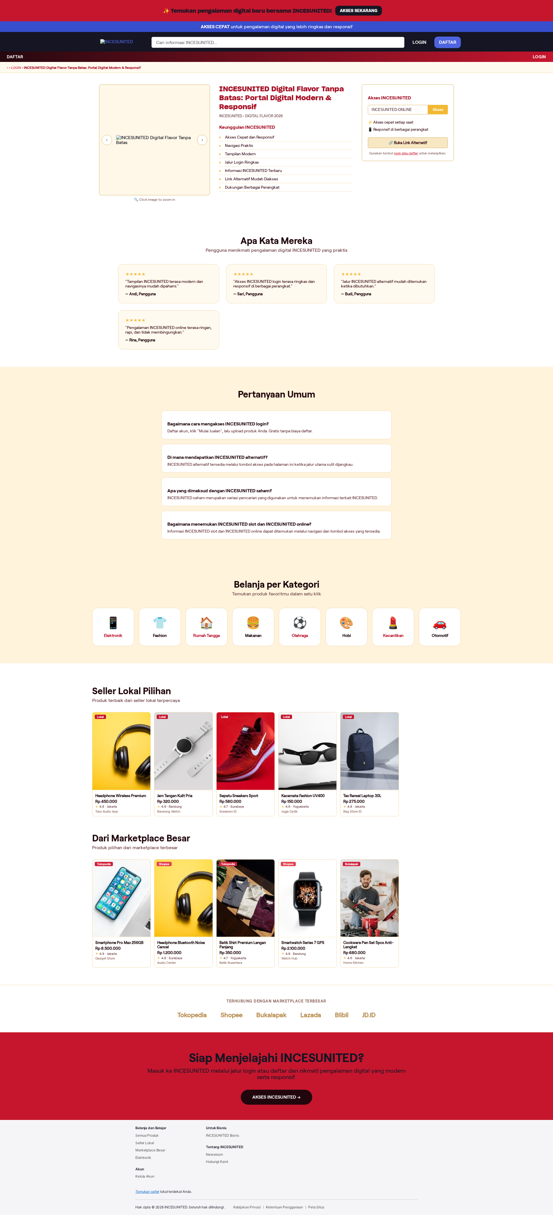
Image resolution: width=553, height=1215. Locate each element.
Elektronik (143, 1157)
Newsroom (214, 1154)
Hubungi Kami (217, 1161)
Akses (438, 109)
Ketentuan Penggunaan (284, 1207)
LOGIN (539, 56)
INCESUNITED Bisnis (222, 1135)
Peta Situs (316, 1207)
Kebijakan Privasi (247, 1207)
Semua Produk (147, 1135)
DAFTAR (15, 56)
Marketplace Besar (150, 1150)
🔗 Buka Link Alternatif (408, 143)
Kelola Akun (144, 1176)
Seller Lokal (144, 1143)
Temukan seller (147, 1191)
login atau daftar (406, 153)
